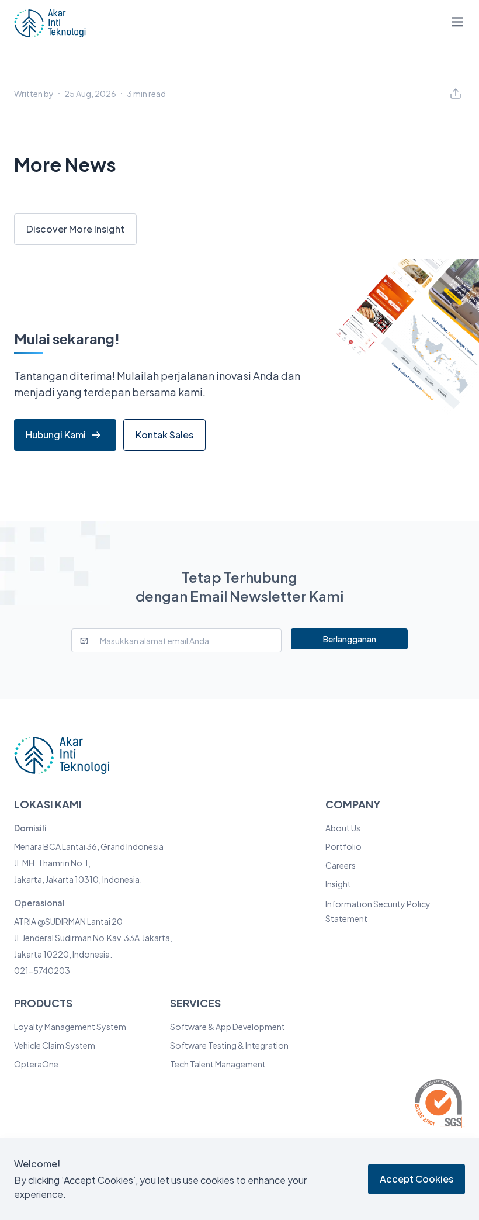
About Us (342, 827)
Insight (338, 884)
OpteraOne (36, 1064)
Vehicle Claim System (54, 1045)
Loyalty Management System (70, 1026)
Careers (340, 865)
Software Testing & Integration (229, 1045)
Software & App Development (227, 1026)
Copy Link (354, 141)
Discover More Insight (75, 229)
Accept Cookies (416, 1179)
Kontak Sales (164, 434)
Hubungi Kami (56, 434)
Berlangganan (349, 639)
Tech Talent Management (218, 1064)
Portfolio (343, 846)
